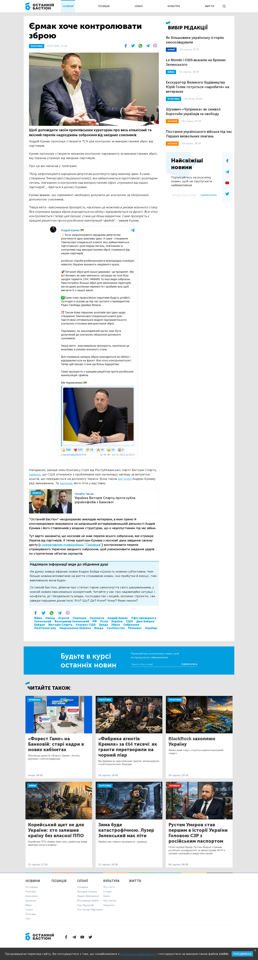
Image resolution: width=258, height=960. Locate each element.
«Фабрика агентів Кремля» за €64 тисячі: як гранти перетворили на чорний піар (127, 747)
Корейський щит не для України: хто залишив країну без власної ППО (56, 830)
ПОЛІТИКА (36, 46)
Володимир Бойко (88, 900)
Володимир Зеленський (72, 621)
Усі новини (31, 887)
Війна (38, 618)
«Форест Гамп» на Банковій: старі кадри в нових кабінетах (56, 744)
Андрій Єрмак (117, 618)
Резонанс (135, 628)
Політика (105, 700)
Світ (27, 918)
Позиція (174, 785)
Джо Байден (145, 621)
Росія (104, 621)
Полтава (30, 914)
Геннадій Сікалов (87, 891)
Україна (117, 621)
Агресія (63, 618)
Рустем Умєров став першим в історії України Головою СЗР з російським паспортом (198, 833)
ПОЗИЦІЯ (104, 6)
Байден (39, 624)
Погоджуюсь (242, 953)
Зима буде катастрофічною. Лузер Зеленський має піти (126, 830)
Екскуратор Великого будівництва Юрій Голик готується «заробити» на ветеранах (197, 87)
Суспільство (116, 628)
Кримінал (34, 700)
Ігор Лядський (85, 905)
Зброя (115, 624)
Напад (50, 618)
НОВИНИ (68, 6)
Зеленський (42, 621)
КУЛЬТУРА (174, 6)
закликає (66, 483)
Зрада (103, 624)
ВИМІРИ (36, 493)
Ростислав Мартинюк (90, 909)
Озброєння (131, 624)
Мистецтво (110, 900)
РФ (94, 621)
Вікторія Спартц (60, 624)
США (129, 621)
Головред (82, 887)
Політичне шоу (45, 628)
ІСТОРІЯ (172, 121)
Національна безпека (75, 628)
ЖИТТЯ (209, 6)
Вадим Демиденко (88, 896)
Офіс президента (143, 618)
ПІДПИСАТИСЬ (209, 195)
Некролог (108, 905)
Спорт (29, 909)
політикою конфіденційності (138, 954)
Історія (107, 891)
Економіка (31, 896)
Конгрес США (86, 624)
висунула (124, 479)
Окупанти (97, 618)
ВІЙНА (171, 72)
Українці (151, 628)
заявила (34, 474)
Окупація (79, 618)
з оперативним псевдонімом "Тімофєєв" (71, 545)
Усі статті (109, 887)
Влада (98, 628)
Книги (106, 896)
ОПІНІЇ (139, 6)
